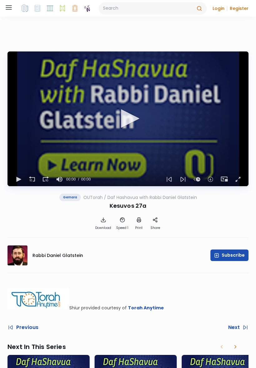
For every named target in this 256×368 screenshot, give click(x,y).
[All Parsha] (62, 8)
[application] (128, 118)
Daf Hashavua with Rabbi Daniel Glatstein (152, 197)
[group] (59, 179)
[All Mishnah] (37, 8)
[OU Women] (87, 8)
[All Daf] (75, 8)
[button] (218, 8)
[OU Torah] (25, 8)
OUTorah (93, 197)
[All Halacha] (50, 8)
